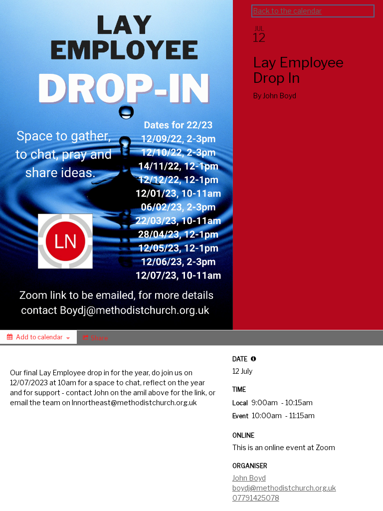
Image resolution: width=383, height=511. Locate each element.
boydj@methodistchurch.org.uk (284, 488)
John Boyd (249, 478)
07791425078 (255, 498)
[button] (253, 359)
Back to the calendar (287, 10)
